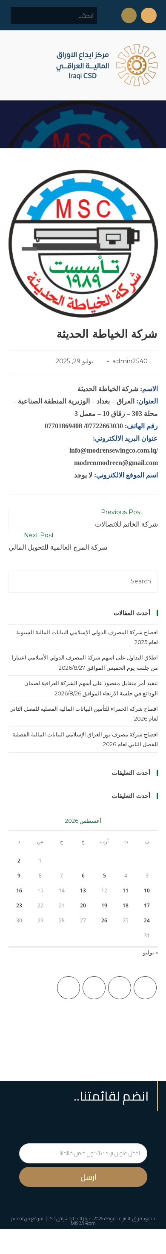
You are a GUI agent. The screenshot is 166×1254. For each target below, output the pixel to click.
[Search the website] (54, 15)
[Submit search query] (21, 15)
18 (126, 905)
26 (104, 920)
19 (104, 905)
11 (126, 890)
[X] (145, 987)
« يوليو (150, 952)
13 (83, 890)
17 (147, 905)
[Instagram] (94, 987)
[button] (14, 65)
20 (83, 905)
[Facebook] (119, 987)
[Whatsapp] (129, 15)
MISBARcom (83, 1223)
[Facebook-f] (148, 15)
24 (147, 920)
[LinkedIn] (68, 987)
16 (19, 890)
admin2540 (130, 361)
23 (19, 905)
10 (147, 890)
